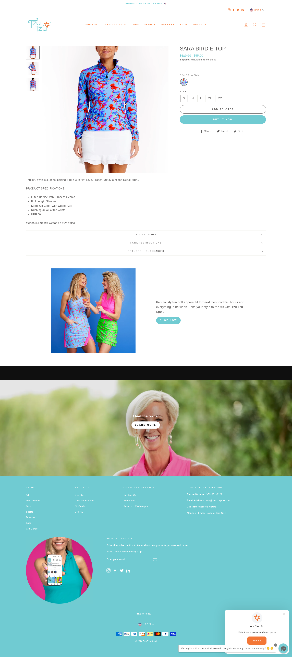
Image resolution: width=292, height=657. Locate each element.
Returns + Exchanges (146, 251)
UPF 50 (79, 512)
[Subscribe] (155, 559)
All (27, 495)
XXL (220, 98)
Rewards (199, 24)
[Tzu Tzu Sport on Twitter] (122, 570)
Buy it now (223, 119)
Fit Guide (80, 506)
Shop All (92, 24)
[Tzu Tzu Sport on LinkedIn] (128, 570)
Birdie (183, 82)
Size (183, 91)
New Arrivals (115, 24)
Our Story (80, 495)
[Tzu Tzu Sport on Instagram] (108, 570)
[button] (283, 648)
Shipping (185, 59)
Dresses (168, 24)
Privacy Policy (143, 613)
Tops (135, 24)
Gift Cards (32, 528)
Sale (183, 24)
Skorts (150, 24)
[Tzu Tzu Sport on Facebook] (115, 570)
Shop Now (168, 320)
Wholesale (129, 500)
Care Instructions (146, 243)
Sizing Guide (146, 234)
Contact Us (130, 495)
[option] (146, 3)
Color (189, 75)
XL (210, 98)
